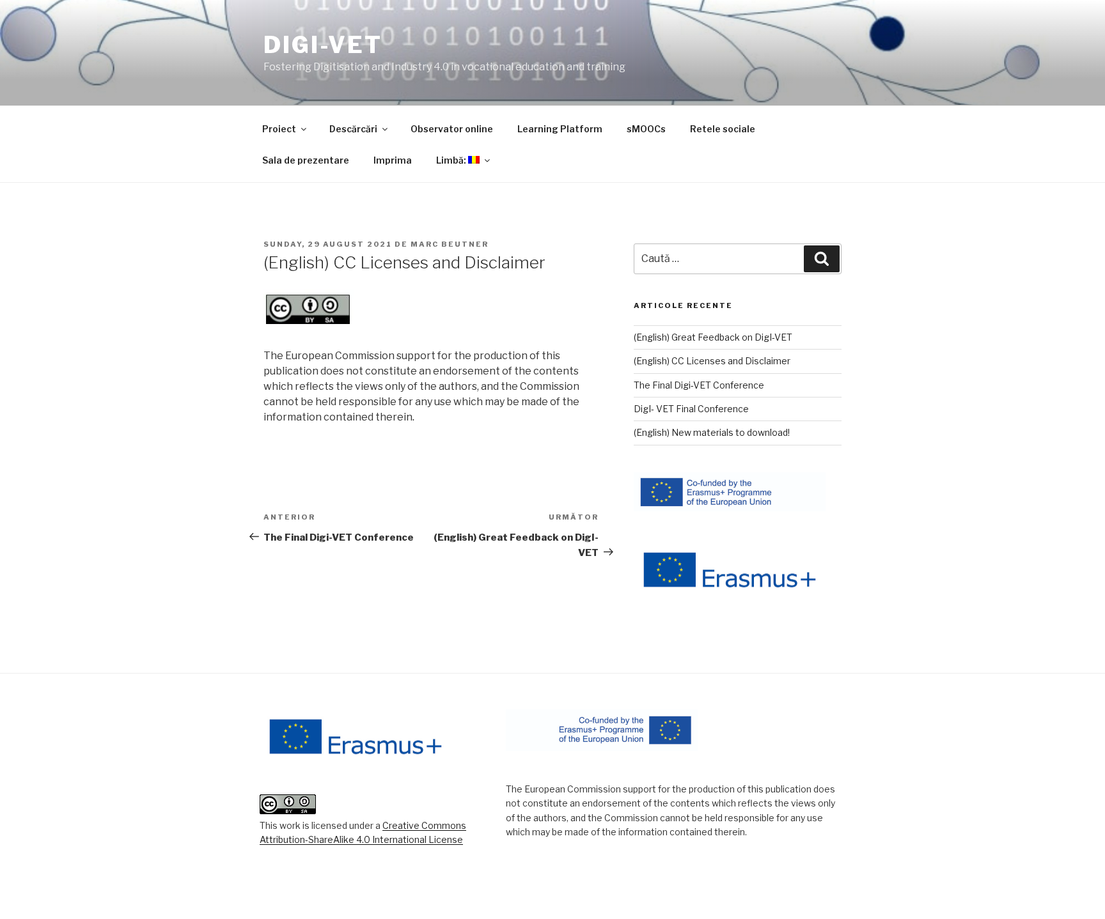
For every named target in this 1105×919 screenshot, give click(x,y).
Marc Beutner (450, 244)
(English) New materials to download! (712, 432)
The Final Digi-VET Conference (699, 385)
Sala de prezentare (305, 160)
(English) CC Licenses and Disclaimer (712, 360)
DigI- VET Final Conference (691, 408)
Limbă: (452, 160)
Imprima (392, 160)
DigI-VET (322, 45)
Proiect (279, 128)
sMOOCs (646, 128)
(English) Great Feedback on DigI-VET (713, 337)
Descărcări (353, 128)
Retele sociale (722, 128)
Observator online (452, 128)
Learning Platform (559, 128)
